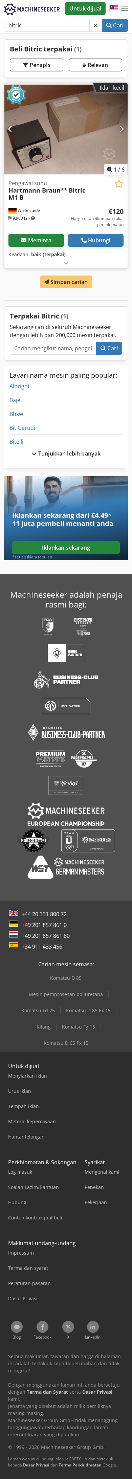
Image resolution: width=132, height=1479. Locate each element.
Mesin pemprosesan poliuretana (66, 994)
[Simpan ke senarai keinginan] (119, 184)
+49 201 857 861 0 (44, 925)
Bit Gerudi (22, 428)
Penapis (39, 65)
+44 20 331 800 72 (44, 914)
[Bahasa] (114, 8)
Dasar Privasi (36, 1465)
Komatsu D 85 (66, 978)
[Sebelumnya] (10, 129)
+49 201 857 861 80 (46, 936)
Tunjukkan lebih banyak (69, 453)
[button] (124, 8)
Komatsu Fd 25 (38, 1010)
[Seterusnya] (121, 129)
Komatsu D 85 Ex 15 (88, 1010)
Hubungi (99, 240)
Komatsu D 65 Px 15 (66, 1043)
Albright (19, 386)
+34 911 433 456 (42, 946)
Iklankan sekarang (66, 547)
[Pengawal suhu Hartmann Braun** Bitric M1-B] (66, 129)
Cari (118, 25)
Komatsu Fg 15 (78, 1026)
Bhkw (16, 414)
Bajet (15, 400)
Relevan (97, 65)
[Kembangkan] (66, 263)
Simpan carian (68, 282)
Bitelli (16, 441)
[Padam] (95, 25)
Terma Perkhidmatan (80, 1465)
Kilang (44, 1026)
